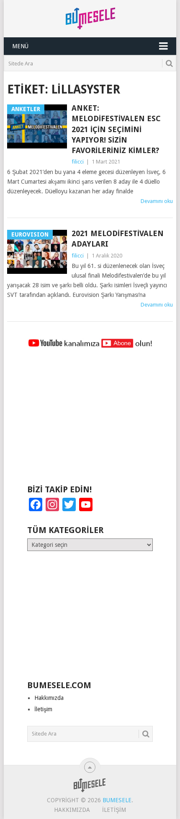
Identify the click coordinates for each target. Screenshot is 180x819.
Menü (20, 46)
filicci (78, 162)
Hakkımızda (49, 697)
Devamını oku (157, 201)
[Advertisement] (90, 420)
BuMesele (117, 800)
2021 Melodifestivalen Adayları (118, 238)
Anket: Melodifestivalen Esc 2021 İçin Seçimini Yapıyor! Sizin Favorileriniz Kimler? (116, 129)
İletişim (43, 709)
